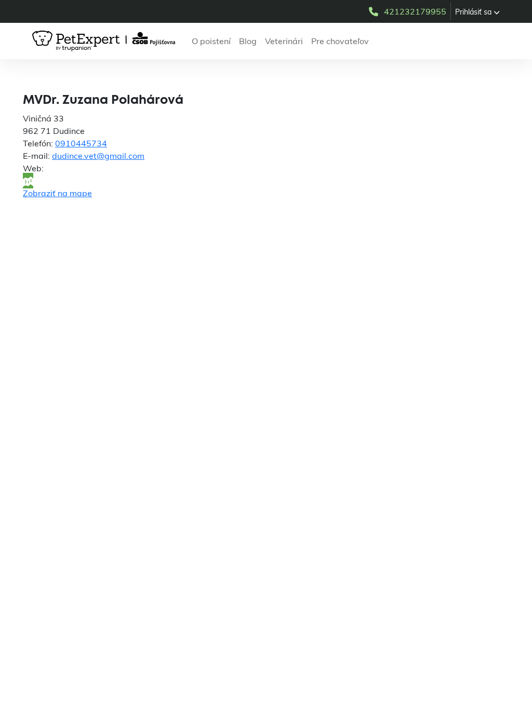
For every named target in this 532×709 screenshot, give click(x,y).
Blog (248, 41)
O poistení (211, 41)
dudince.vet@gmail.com (98, 156)
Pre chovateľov (340, 41)
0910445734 (81, 143)
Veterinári (284, 41)
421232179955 (415, 11)
